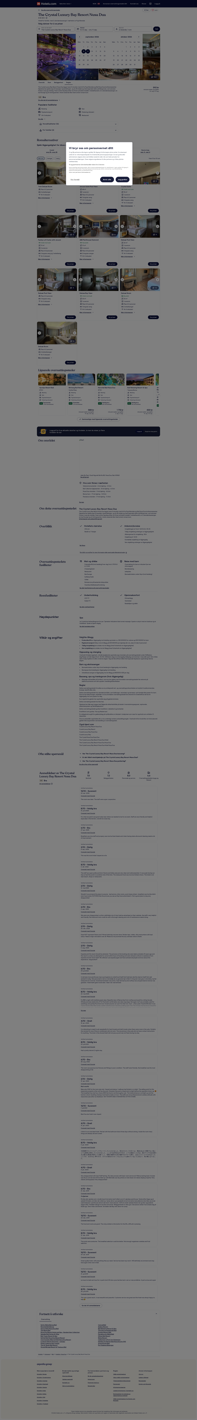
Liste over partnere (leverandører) (79, 172)
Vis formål (75, 179)
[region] (99, 163)
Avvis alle (107, 179)
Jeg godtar (122, 179)
